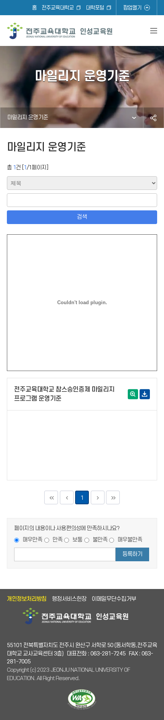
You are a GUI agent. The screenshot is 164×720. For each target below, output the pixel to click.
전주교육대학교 (58, 8)
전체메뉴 (153, 30)
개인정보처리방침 (27, 599)
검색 (82, 217)
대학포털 (95, 8)
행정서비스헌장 (69, 599)
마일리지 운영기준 (27, 117)
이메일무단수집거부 (114, 599)
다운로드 (145, 394)
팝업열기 (132, 8)
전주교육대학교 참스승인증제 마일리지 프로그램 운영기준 (64, 394)
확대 (133, 394)
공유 (153, 117)
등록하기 (132, 554)
